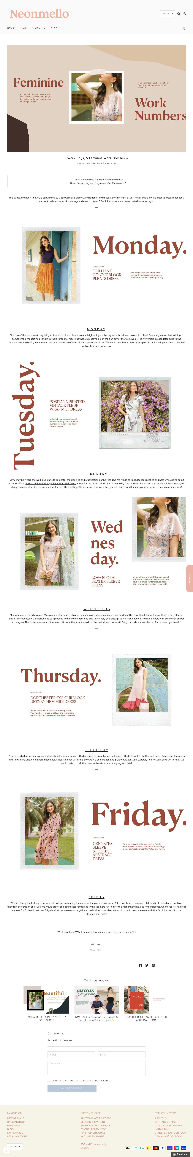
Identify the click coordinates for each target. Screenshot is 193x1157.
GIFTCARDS (14, 1125)
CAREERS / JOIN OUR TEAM (170, 1132)
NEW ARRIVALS (15, 1118)
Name (53, 1054)
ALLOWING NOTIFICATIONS (96, 1118)
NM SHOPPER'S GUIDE (93, 1132)
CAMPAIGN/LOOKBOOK (168, 1136)
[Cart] (184, 28)
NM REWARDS (15, 1132)
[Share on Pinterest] (153, 965)
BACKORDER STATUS (92, 1136)
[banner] (39, 13)
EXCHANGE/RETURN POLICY (97, 1125)
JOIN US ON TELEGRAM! (168, 1125)
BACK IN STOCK (16, 1121)
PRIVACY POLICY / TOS (93, 1129)
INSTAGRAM (162, 1129)
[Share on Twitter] (147, 965)
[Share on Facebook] (140, 965)
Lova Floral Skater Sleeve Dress (150, 615)
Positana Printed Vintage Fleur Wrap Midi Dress (50, 483)
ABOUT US (161, 1118)
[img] (179, 14)
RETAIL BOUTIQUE (17, 1136)
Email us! (182, 1154)
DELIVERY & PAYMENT (93, 1121)
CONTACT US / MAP (166, 1121)
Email (103, 1054)
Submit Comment (72, 1088)
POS (83, 1144)
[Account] (184, 14)
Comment (55, 1064)
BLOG (10, 1129)
